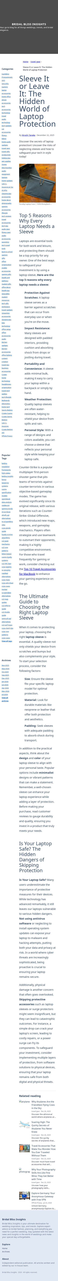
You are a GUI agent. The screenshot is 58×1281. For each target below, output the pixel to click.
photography (6, 203)
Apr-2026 (5, 688)
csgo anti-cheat (7, 583)
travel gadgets (7, 310)
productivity (6, 155)
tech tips (5, 226)
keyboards (6, 400)
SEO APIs (5, 84)
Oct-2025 (5, 672)
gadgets (5, 145)
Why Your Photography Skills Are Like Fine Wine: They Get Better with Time (43, 1174)
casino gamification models (6, 492)
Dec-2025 (5, 678)
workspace (6, 307)
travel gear (35, 61)
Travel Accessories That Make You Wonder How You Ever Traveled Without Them (44, 1150)
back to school (7, 252)
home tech (6, 407)
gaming (4, 255)
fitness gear (6, 232)
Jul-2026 (5, 694)
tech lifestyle (6, 397)
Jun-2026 (5, 685)
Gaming (5, 87)
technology (6, 113)
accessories (6, 197)
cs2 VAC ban (6, 563)
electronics (6, 403)
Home (25, 61)
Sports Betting (7, 410)
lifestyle (5, 213)
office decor (6, 287)
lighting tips (6, 158)
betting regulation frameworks (6, 466)
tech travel (6, 245)
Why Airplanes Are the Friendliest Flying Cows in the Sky (43, 1105)
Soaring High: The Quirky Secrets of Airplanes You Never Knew (42, 1127)
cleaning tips (6, 193)
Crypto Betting (7, 429)
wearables (6, 294)
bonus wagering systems (5, 482)
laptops (4, 177)
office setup (6, 329)
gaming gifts (6, 274)
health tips (6, 290)
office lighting (7, 355)
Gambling (5, 74)
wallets (4, 394)
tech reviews (6, 216)
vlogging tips (6, 319)
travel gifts (6, 151)
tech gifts (5, 303)
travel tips (5, 365)
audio (4, 339)
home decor (6, 200)
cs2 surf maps (7, 625)
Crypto (4, 374)
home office (6, 96)
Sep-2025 (5, 675)
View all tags (7, 641)
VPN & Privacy (7, 436)
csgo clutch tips (7, 628)
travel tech (6, 391)
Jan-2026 (5, 681)
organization (6, 387)
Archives (6, 1251)
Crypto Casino (7, 413)
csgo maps (6, 580)
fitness (4, 135)
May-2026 (5, 668)
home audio (6, 142)
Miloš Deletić (6, 554)
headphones (6, 384)
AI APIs (4, 190)
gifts (3, 258)
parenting (5, 242)
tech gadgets (6, 126)
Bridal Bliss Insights (29, 24)
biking (4, 138)
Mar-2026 (5, 691)
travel (4, 116)
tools (3, 248)
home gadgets (7, 180)
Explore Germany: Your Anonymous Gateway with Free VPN (43, 1196)
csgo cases (6, 638)
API (3, 433)
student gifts (6, 284)
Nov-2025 (5, 665)
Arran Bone (6, 512)
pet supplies (6, 161)
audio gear (6, 229)
